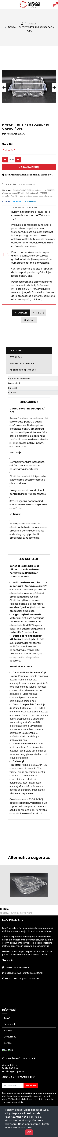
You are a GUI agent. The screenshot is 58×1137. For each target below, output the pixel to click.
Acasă (7, 1018)
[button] (4, 87)
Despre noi (9, 1024)
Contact (8, 1042)
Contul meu (10, 1036)
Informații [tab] (21, 312)
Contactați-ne (9, 1065)
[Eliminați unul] (5, 159)
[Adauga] (18, 159)
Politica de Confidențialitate (22, 1115)
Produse (8, 1030)
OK (29, 1132)
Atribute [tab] (38, 312)
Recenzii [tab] (29, 319)
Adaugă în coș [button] (29, 167)
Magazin (32, 23)
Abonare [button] (30, 1085)
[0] (54, 5)
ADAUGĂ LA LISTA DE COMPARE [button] (20, 184)
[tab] (29, 350)
